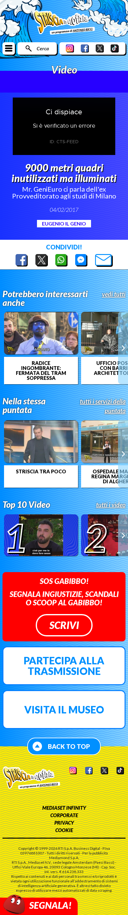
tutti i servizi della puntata (103, 406)
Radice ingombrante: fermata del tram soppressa (41, 370)
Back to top (69, 746)
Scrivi (64, 625)
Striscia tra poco (41, 471)
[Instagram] (70, 48)
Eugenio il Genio (64, 223)
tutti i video (111, 504)
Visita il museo (64, 709)
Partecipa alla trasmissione (64, 665)
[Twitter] (100, 48)
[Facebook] (85, 48)
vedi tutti (114, 294)
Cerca (43, 48)
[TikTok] (115, 48)
